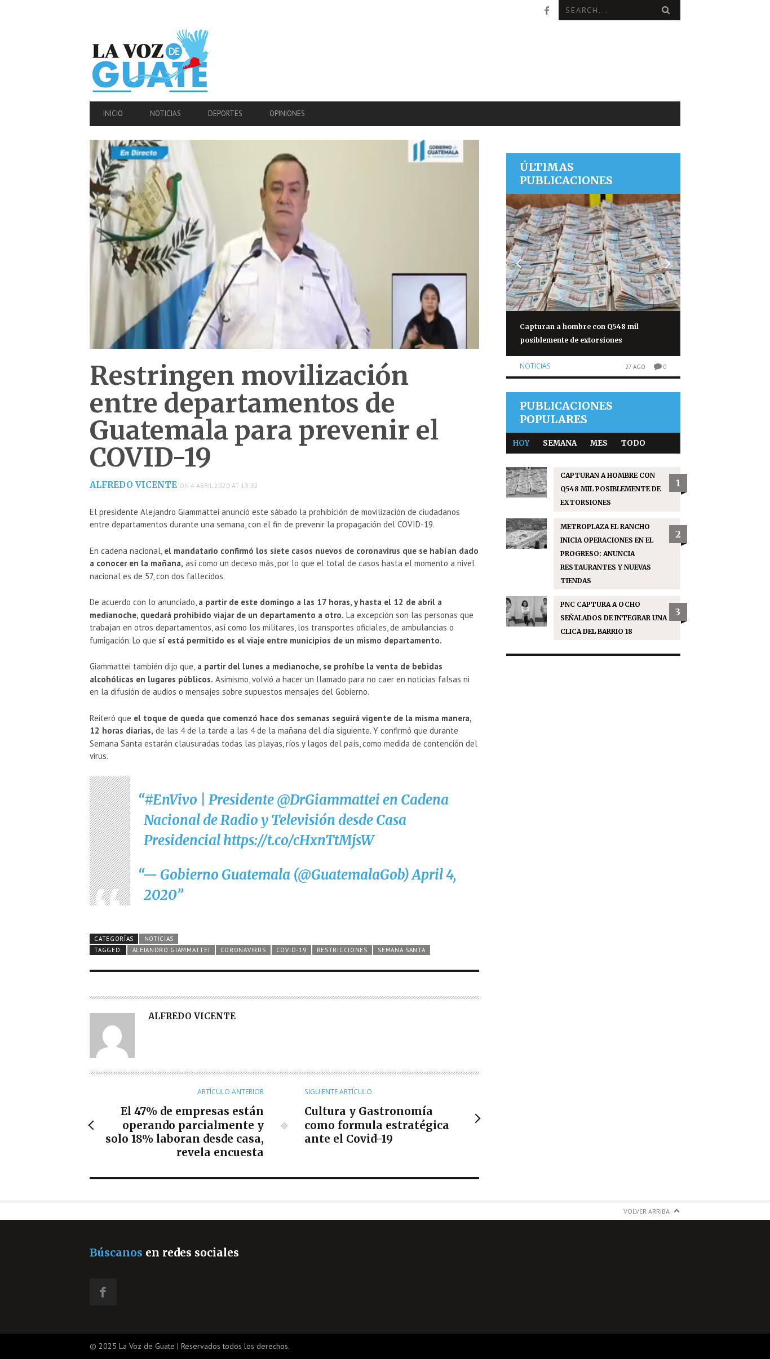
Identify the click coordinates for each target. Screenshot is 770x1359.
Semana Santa (401, 950)
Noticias (165, 113)
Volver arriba (646, 1211)
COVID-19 (291, 950)
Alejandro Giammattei (171, 950)
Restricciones (342, 950)
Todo (633, 443)
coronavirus (243, 950)
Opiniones (287, 113)
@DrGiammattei (328, 800)
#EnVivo (170, 800)
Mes (599, 443)
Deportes (225, 113)
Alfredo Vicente (133, 484)
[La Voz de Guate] (178, 60)
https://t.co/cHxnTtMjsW (298, 840)
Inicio (113, 113)
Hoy (521, 443)
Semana (560, 443)
